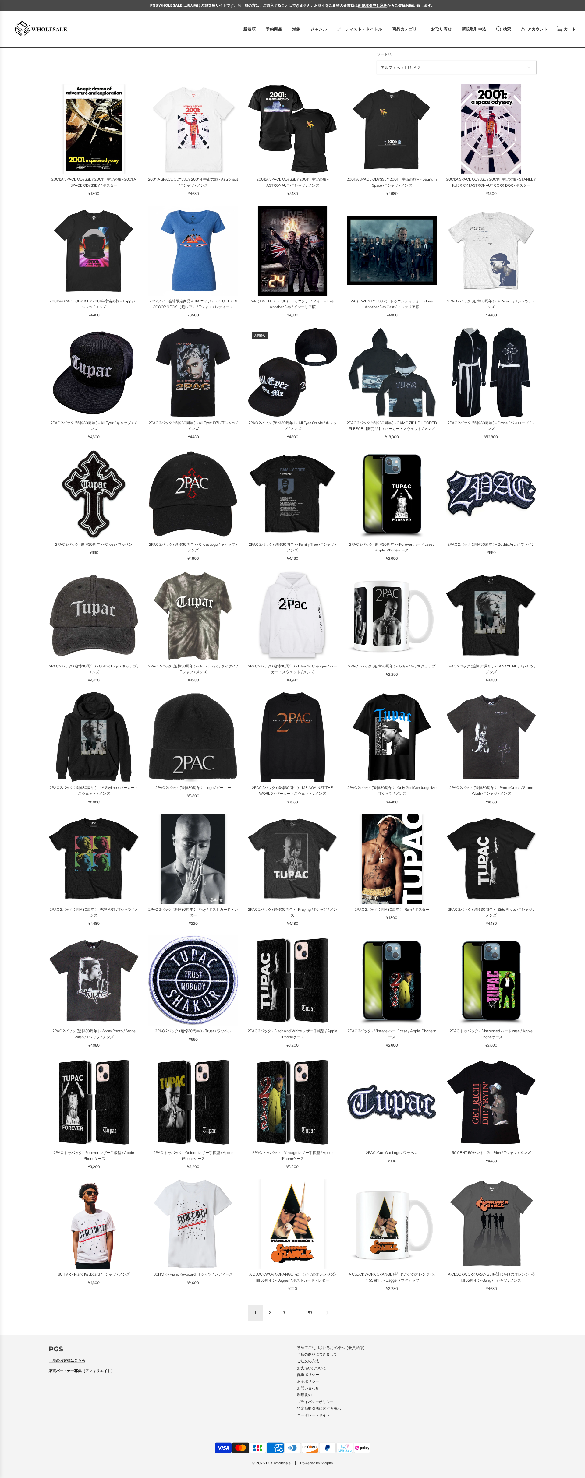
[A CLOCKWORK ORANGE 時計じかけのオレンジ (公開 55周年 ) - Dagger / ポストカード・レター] (292, 1224)
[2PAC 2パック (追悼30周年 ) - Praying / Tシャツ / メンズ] (292, 859)
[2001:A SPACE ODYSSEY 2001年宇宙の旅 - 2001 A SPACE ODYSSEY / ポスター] (94, 129)
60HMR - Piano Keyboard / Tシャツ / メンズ (94, 1274)
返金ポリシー (308, 1381)
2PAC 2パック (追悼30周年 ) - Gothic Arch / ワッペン (491, 544)
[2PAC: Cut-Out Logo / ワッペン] (392, 1102)
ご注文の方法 (308, 1361)
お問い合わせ (308, 1388)
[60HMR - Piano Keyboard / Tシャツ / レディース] (193, 1224)
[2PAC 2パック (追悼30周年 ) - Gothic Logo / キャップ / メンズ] (94, 616)
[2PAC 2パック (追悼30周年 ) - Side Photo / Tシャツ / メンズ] (491, 859)
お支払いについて (311, 1368)
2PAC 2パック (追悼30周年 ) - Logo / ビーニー (193, 787)
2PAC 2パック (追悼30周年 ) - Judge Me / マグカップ (391, 666)
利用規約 (304, 1394)
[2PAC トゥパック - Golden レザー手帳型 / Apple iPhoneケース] (193, 1102)
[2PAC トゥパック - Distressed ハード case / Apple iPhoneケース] (491, 980)
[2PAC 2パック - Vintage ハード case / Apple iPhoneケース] (392, 980)
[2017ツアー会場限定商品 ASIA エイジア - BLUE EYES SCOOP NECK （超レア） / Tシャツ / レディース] (193, 251)
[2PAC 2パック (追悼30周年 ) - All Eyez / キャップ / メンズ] (94, 372)
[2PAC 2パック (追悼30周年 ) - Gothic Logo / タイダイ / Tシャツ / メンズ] (193, 616)
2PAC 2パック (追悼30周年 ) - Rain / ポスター (392, 909)
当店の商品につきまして (317, 1354)
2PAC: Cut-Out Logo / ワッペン (392, 1152)
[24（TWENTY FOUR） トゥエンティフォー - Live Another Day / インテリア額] (292, 251)
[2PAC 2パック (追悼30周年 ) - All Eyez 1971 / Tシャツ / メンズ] (193, 372)
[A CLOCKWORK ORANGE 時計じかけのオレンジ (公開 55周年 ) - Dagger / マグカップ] (392, 1224)
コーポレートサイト (313, 1415)
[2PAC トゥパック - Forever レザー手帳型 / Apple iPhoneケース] (94, 1102)
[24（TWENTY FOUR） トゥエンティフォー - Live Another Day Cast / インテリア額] (392, 251)
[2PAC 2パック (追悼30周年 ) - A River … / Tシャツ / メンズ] (491, 251)
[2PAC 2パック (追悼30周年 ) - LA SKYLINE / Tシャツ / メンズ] (491, 616)
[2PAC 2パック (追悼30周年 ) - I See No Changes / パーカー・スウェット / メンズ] (292, 616)
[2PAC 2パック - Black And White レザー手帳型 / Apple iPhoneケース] (292, 980)
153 (309, 1313)
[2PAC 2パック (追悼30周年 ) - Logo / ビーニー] (193, 737)
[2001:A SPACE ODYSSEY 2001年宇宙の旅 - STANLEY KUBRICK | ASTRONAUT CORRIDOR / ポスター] (491, 129)
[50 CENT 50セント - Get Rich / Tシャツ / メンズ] (491, 1102)
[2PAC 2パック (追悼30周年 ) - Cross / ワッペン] (94, 494)
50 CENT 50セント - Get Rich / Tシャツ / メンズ (491, 1152)
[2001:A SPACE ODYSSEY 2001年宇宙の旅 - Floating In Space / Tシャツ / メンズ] (392, 129)
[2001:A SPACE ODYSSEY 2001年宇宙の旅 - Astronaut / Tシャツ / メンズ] (193, 129)
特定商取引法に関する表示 (319, 1408)
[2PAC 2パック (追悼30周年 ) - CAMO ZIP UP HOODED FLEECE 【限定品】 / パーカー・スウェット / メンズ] (392, 372)
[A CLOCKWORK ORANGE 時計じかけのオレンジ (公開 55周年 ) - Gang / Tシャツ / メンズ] (491, 1224)
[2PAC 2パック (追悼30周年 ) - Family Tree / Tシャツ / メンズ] (292, 494)
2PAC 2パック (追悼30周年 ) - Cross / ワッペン (94, 544)
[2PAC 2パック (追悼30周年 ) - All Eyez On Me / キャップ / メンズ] (292, 372)
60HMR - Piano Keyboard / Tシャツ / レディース (193, 1274)
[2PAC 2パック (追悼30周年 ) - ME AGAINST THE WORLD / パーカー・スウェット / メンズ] (292, 737)
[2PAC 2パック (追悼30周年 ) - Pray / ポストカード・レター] (193, 859)
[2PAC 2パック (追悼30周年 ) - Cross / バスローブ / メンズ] (491, 372)
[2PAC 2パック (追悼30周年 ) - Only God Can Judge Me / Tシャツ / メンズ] (392, 737)
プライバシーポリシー (315, 1401)
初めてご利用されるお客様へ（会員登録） (332, 1347)
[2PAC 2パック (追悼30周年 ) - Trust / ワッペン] (193, 980)
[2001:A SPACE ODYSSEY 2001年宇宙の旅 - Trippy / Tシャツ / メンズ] (94, 251)
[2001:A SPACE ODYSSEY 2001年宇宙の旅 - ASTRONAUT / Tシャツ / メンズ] (292, 129)
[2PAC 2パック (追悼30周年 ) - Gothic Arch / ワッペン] (491, 494)
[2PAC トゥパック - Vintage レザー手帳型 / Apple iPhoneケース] (292, 1102)
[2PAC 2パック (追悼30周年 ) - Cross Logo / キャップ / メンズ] (193, 494)
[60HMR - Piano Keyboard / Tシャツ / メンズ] (94, 1224)
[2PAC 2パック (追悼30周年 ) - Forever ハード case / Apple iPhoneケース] (392, 494)
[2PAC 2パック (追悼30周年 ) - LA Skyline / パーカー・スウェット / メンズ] (94, 737)
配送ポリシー (308, 1374)
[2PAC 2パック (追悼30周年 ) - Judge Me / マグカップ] (392, 616)
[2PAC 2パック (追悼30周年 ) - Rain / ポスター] (392, 859)
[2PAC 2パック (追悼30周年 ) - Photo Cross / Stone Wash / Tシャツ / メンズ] (491, 737)
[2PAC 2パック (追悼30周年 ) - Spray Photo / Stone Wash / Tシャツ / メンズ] (94, 980)
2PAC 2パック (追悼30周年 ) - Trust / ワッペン (193, 1031)
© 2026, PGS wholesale (271, 1463)
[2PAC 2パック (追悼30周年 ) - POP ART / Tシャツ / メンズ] (94, 859)
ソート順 (384, 54)
